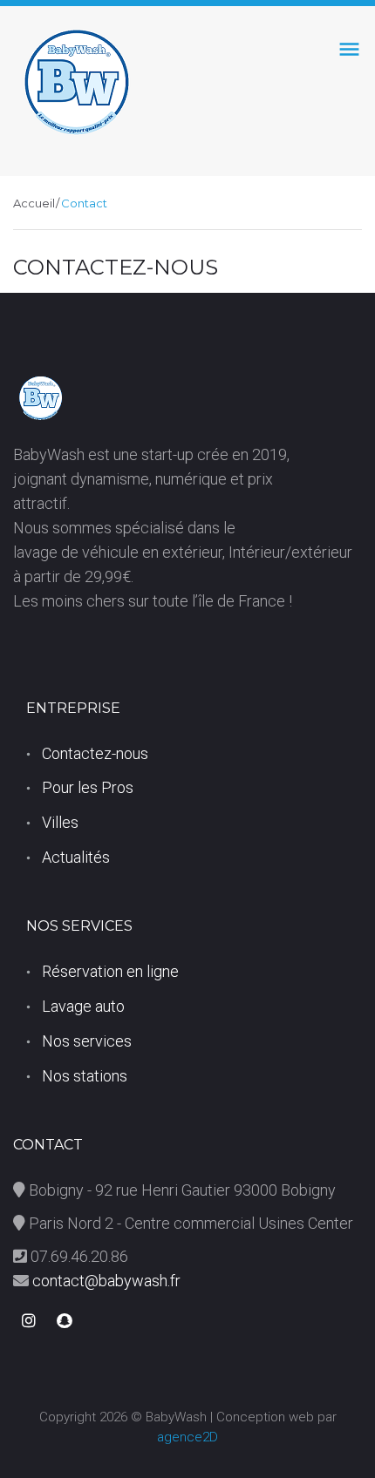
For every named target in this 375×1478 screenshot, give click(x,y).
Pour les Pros (87, 787)
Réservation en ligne (110, 971)
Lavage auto (83, 1006)
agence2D (187, 1437)
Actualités (76, 857)
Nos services (87, 1041)
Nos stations (84, 1076)
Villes (60, 822)
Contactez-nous (95, 753)
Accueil (34, 203)
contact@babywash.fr (105, 1280)
